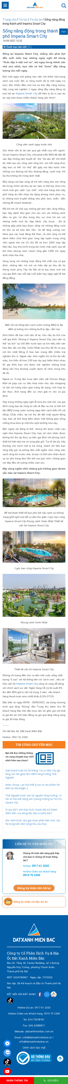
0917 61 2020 (42, 1007)
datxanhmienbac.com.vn (39, 1031)
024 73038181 (36, 1019)
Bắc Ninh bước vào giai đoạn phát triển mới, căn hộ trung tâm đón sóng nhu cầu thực (32, 822)
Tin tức (23, 19)
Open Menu (5, 5)
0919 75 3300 (52, 1013)
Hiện (63, 31)
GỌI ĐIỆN (52, 1080)
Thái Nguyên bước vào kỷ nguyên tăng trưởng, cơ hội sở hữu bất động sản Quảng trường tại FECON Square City (33, 799)
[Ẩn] (29, 46)
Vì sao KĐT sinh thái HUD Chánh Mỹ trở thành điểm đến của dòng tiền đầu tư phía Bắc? (31, 811)
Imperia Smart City (27, 93)
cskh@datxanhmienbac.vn (37, 1037)
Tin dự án (36, 19)
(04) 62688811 (37, 1025)
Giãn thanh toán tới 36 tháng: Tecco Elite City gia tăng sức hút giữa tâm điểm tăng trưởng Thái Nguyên (32, 774)
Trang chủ (9, 19)
